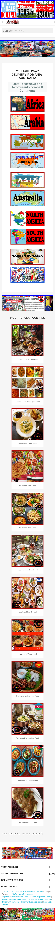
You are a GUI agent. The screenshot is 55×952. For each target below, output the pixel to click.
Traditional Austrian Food (27, 570)
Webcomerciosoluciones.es (39, 899)
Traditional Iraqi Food (27, 486)
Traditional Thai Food (27, 528)
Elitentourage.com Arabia (40, 897)
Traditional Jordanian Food (27, 780)
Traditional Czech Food (27, 444)
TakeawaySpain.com (10, 902)
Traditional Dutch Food (27, 822)
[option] (27, 48)
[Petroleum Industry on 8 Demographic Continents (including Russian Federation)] (27, 303)
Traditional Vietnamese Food (27, 696)
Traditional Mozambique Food (27, 401)
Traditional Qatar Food (27, 654)
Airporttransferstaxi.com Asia (14, 899)
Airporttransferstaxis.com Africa (15, 897)
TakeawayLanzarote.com (31, 902)
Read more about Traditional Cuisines (22, 833)
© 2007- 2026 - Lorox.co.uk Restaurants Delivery (22, 892)
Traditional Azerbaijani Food (27, 738)
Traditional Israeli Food (27, 612)
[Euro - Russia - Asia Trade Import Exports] (27, 853)
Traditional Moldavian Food (27, 359)
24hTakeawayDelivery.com (23, 894)
